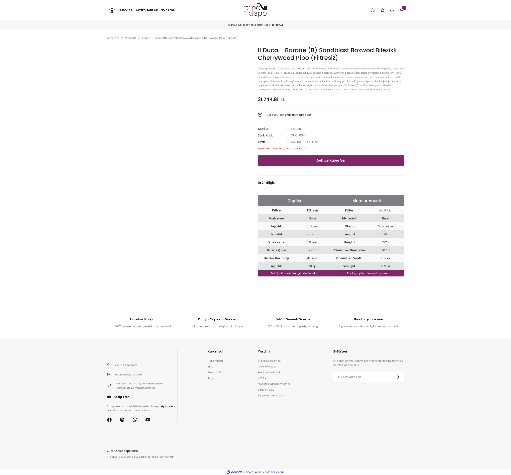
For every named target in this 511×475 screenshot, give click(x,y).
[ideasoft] (235, 472)
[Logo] (255, 10)
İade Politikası (267, 366)
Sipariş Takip (266, 390)
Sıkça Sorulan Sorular (271, 395)
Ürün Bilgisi (266, 182)
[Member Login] (382, 10)
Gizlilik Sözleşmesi (269, 361)
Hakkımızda (215, 361)
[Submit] (397, 377)
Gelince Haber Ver (331, 160)
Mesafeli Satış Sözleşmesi (274, 384)
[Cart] (401, 10)
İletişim (212, 378)
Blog (210, 366)
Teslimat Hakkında (270, 372)
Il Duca (296, 129)
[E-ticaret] (255, 472)
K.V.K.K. (262, 378)
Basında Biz (215, 372)
